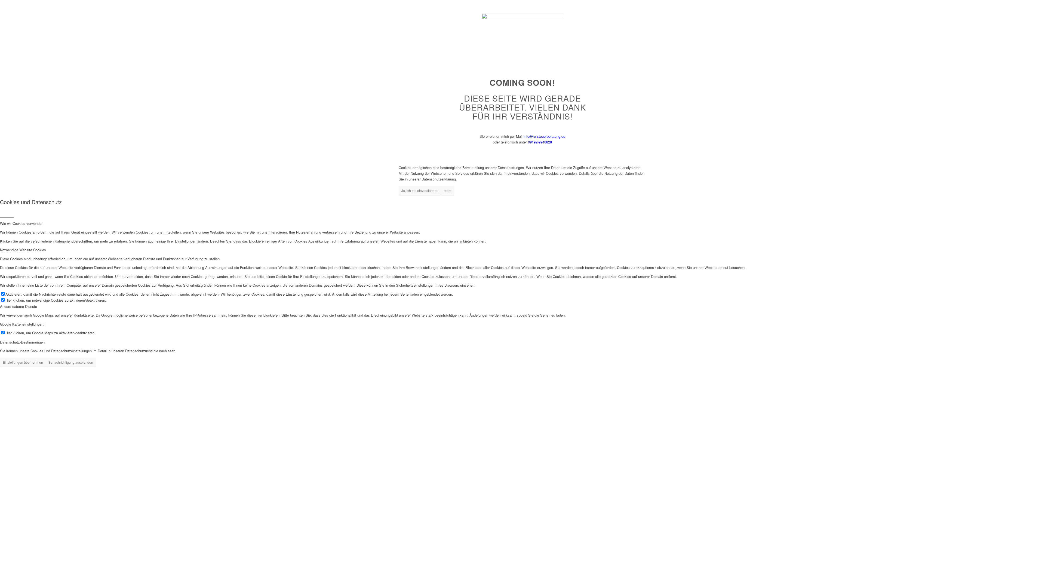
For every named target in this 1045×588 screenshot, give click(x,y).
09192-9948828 (540, 142)
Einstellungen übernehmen (23, 362)
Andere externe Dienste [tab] (18, 306)
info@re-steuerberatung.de (544, 136)
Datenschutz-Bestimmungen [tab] (22, 342)
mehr (447, 190)
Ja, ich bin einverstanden (419, 190)
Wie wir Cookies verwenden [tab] (21, 223)
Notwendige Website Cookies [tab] (23, 249)
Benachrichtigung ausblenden (70, 362)
